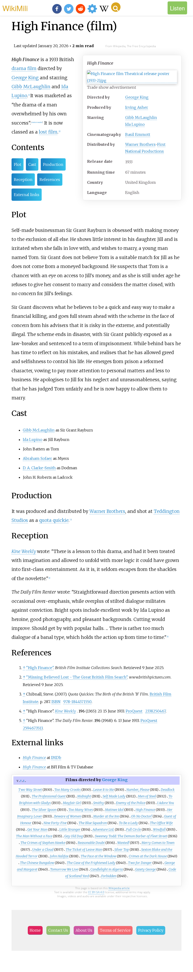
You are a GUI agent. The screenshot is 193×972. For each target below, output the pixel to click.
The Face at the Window (98, 856)
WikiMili (15, 7)
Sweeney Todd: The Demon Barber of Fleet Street (131, 836)
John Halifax (59, 856)
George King (137, 97)
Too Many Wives (80, 810)
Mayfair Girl (72, 803)
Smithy (98, 803)
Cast (32, 164)
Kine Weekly (24, 551)
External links (26, 194)
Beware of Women (67, 816)
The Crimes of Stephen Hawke (42, 843)
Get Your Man (37, 829)
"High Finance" (39, 667)
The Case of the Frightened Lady (91, 863)
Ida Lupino (135, 124)
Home (35, 930)
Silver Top (121, 849)
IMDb (56, 757)
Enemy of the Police (130, 803)
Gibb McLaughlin (141, 117)
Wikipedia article (119, 888)
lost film (48, 132)
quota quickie (53, 520)
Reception (23, 179)
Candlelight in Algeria (106, 869)
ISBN (56, 701)
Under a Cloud (42, 849)
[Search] (116, 7)
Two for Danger (140, 863)
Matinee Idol (114, 810)
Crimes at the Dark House (148, 856)
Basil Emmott (137, 134)
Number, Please (137, 790)
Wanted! (123, 843)
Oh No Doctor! (141, 816)
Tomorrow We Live (64, 869)
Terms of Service (115, 930)
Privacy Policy (150, 930)
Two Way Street (30, 790)
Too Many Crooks (67, 790)
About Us (84, 930)
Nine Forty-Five (55, 823)
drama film (24, 68)
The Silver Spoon (44, 810)
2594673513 (33, 728)
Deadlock (168, 790)
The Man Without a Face (34, 836)
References (50, 179)
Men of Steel (147, 796)
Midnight (84, 796)
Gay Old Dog (73, 836)
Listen (177, 8)
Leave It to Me (103, 790)
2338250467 (155, 711)
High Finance (145, 810)
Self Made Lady (114, 796)
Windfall (159, 829)
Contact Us (58, 930)
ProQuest (134, 711)
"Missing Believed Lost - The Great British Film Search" (76, 677)
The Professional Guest (49, 796)
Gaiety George (145, 869)
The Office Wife (161, 823)
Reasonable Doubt (91, 843)
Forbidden (108, 876)
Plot (17, 164)
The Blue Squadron (93, 823)
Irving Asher (136, 107)
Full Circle (133, 829)
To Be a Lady (128, 823)
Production (53, 164)
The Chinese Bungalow (37, 863)
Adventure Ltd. (103, 829)
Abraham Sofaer (37, 458)
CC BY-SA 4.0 (96, 892)
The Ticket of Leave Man (84, 849)
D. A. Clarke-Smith (39, 467)
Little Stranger (69, 829)
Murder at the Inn (106, 816)
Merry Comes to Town (157, 843)
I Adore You (165, 803)
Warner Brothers (140, 144)
